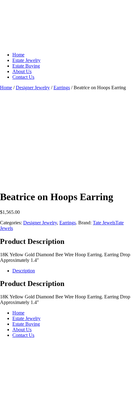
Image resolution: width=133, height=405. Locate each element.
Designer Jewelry (33, 87)
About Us (22, 71)
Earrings (62, 87)
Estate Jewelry (26, 60)
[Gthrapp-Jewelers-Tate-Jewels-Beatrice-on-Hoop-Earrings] (46, 181)
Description (23, 270)
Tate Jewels (104, 222)
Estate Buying (26, 65)
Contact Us (23, 77)
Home (18, 54)
